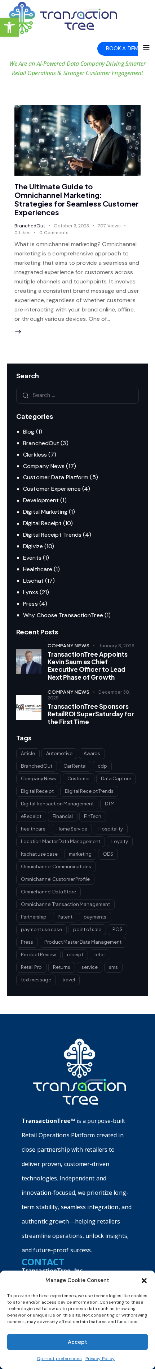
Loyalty (119, 841)
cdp (102, 766)
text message (36, 979)
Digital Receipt (42, 523)
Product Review (38, 954)
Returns (61, 967)
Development (41, 500)
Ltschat (33, 580)
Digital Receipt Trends (52, 534)
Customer (78, 778)
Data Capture (116, 778)
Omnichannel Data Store (48, 891)
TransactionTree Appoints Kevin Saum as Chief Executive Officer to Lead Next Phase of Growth (88, 666)
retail (100, 954)
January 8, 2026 (116, 646)
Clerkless (35, 454)
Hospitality (110, 829)
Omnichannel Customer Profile (55, 879)
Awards (92, 753)
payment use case (41, 929)
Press (30, 603)
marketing (80, 854)
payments (95, 917)
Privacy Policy (100, 1358)
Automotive (59, 753)
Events (32, 557)
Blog (28, 431)
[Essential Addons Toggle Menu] (146, 48)
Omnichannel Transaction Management (65, 904)
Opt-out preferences (59, 1358)
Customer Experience (52, 488)
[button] (9, 27)
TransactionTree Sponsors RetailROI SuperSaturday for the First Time (91, 714)
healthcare (33, 829)
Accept (77, 1342)
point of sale (87, 929)
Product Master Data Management (82, 942)
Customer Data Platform (55, 477)
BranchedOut (29, 226)
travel (68, 979)
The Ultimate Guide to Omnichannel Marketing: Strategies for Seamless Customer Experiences (76, 199)
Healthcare (37, 569)
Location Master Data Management (60, 841)
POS (117, 929)
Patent (65, 917)
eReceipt (31, 816)
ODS (108, 854)
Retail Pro (31, 967)
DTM (110, 803)
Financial (63, 816)
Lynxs (30, 592)
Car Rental (75, 766)
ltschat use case (39, 854)
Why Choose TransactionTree (63, 615)
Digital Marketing (45, 511)
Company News (44, 466)
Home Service (72, 829)
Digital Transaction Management (57, 803)
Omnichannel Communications (56, 866)
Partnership (33, 917)
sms (113, 967)
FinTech (92, 816)
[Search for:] (77, 395)
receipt (75, 954)
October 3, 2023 (71, 226)
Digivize (33, 546)
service (89, 967)
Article (28, 753)
